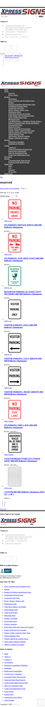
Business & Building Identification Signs (17, 592)
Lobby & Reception (10, 613)
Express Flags (8, 694)
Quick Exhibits (9, 700)
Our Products (8, 662)
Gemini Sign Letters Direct (13, 697)
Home (6, 654)
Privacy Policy (9, 691)
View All (3, 509)
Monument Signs (9, 615)
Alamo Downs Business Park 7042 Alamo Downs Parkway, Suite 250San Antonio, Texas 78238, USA (18, 536)
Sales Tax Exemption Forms (13, 686)
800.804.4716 (22, 32)
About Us (7, 657)
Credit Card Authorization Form (14, 689)
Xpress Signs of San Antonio (9, 188)
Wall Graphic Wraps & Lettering (15, 642)
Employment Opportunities (13, 671)
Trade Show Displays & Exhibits (15, 607)
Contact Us (8, 659)
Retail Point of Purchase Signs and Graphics (18, 627)
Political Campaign (10, 624)
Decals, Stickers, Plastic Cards (14, 601)
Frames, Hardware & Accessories (15, 630)
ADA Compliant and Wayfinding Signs (17, 586)
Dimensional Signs (10, 604)
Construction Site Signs (12, 598)
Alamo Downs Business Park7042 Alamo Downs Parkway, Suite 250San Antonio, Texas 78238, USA (18, 27)
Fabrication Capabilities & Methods (16, 665)
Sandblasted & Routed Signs (13, 595)
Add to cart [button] (8, 221)
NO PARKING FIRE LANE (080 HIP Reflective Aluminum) (20, 426)
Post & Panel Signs (10, 621)
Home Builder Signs (11, 610)
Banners (7, 589)
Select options (8, 421)
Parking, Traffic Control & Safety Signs (17, 633)
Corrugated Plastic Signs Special (15, 677)
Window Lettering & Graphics (14, 645)
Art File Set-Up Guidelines (13, 674)
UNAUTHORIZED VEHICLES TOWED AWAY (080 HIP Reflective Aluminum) (22, 460)
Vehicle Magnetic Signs (12, 636)
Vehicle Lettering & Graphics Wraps (16, 639)
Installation (7, 668)
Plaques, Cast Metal (10, 618)
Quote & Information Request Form (16, 683)
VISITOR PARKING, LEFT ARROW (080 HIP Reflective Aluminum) (23, 359)
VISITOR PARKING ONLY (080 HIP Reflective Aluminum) (20, 326)
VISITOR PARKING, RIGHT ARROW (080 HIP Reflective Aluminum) (23, 393)
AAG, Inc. (16, 704)
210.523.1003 (9, 32)
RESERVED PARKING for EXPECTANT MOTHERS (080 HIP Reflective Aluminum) (23, 293)
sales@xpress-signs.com (13, 34)
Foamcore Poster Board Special (14, 680)
